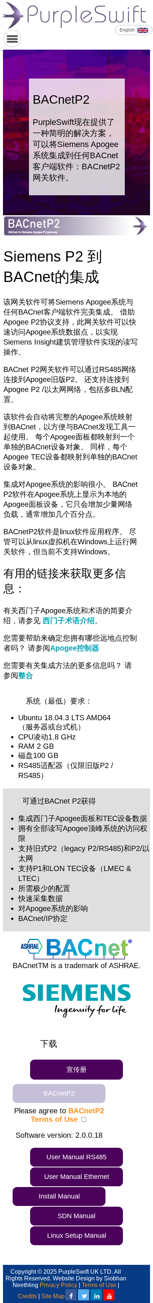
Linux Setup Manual (76, 1235)
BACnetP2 (59, 1093)
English (128, 30)
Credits (27, 1296)
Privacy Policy (58, 1285)
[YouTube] (108, 1294)
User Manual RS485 (76, 1157)
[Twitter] (83, 1294)
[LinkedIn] (96, 1294)
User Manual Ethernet (76, 1176)
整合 (25, 675)
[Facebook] (70, 1294)
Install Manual (59, 1196)
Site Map (53, 1296)
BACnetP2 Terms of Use (67, 1115)
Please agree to (59, 1115)
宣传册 (76, 1069)
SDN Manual (76, 1216)
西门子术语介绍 (67, 620)
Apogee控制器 (74, 648)
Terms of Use (99, 1285)
